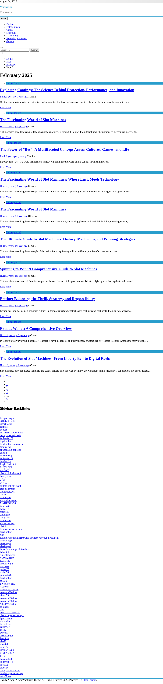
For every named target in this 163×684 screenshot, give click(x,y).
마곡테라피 (6, 467)
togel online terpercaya (11, 444)
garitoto (4, 426)
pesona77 (5, 632)
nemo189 (4, 509)
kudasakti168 (6, 438)
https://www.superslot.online (14, 549)
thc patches (5, 624)
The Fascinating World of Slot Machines (33, 120)
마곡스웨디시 (7, 653)
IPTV (3, 656)
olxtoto (3, 526)
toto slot (4, 667)
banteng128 (6, 659)
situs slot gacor (7, 555)
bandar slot (5, 461)
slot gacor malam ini (10, 670)
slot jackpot (17, 529)
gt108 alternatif (7, 421)
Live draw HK (7, 583)
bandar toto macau (9, 589)
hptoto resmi (6, 618)
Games (9, 29)
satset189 (4, 511)
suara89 (4, 644)
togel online (6, 441)
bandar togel (6, 540)
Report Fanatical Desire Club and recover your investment (29, 537)
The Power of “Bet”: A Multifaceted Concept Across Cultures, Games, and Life (64, 149)
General (10, 41)
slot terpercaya (7, 491)
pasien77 (4, 569)
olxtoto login (6, 563)
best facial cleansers (10, 612)
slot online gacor (8, 500)
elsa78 (3, 641)
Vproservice (6, 7)
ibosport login (7, 418)
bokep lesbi (5, 476)
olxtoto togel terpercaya (12, 615)
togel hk (4, 452)
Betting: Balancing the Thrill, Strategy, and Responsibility (47, 299)
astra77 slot (5, 676)
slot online (5, 514)
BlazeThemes (89, 680)
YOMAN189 (7, 557)
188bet (3, 429)
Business (10, 24)
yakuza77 (5, 627)
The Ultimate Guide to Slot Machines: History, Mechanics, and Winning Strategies (67, 239)
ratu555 (4, 647)
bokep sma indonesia (10, 435)
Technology (12, 35)
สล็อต (3, 479)
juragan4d (5, 506)
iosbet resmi (6, 424)
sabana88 (4, 566)
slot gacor (5, 517)
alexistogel (5, 543)
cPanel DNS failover (10, 449)
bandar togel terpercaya (11, 673)
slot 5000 (4, 470)
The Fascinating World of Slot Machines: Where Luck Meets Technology (59, 179)
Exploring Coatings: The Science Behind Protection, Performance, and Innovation (67, 90)
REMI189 (5, 560)
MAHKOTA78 (8, 503)
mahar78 (4, 572)
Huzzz (3, 126)
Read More (5, 107)
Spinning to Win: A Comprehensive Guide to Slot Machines (48, 269)
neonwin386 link (8, 592)
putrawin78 (5, 575)
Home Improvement (16, 38)
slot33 (3, 494)
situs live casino (8, 603)
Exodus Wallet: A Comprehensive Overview (36, 328)
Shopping (11, 32)
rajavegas (4, 606)
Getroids (4, 586)
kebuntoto (5, 552)
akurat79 (4, 595)
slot (2, 534)
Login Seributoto (8, 464)
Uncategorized (13, 83)
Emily (3, 96)
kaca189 (4, 664)
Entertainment (13, 27)
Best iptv (4, 638)
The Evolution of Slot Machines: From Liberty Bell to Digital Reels (55, 358)
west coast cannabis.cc (11, 432)
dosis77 (4, 629)
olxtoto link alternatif (10, 473)
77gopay (4, 483)
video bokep (6, 455)
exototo (3, 580)
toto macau (5, 447)
